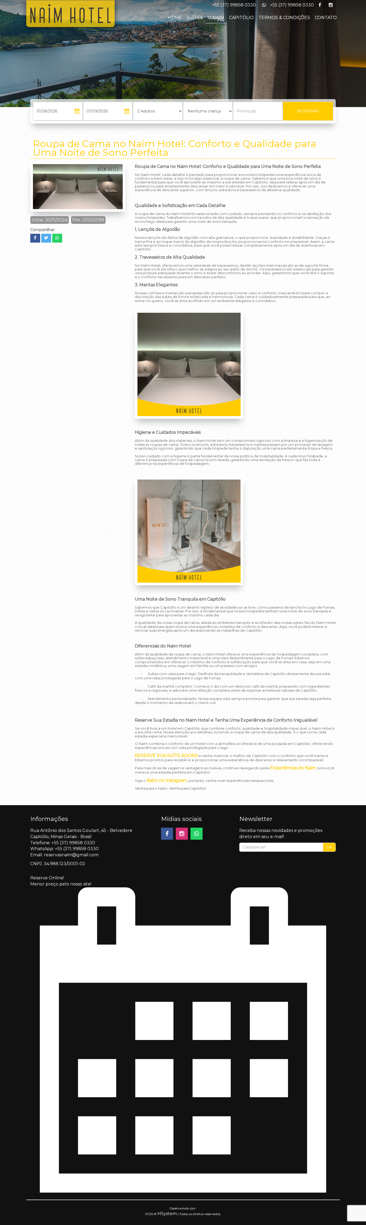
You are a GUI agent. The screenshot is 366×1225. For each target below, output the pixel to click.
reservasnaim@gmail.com (71, 854)
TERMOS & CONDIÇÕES (284, 17)
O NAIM (216, 17)
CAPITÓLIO (241, 17)
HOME (175, 17)
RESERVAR (308, 111)
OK (329, 847)
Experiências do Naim (293, 767)
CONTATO (326, 17)
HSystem (167, 1213)
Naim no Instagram (167, 780)
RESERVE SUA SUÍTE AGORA (166, 755)
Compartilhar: (42, 229)
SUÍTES (195, 17)
